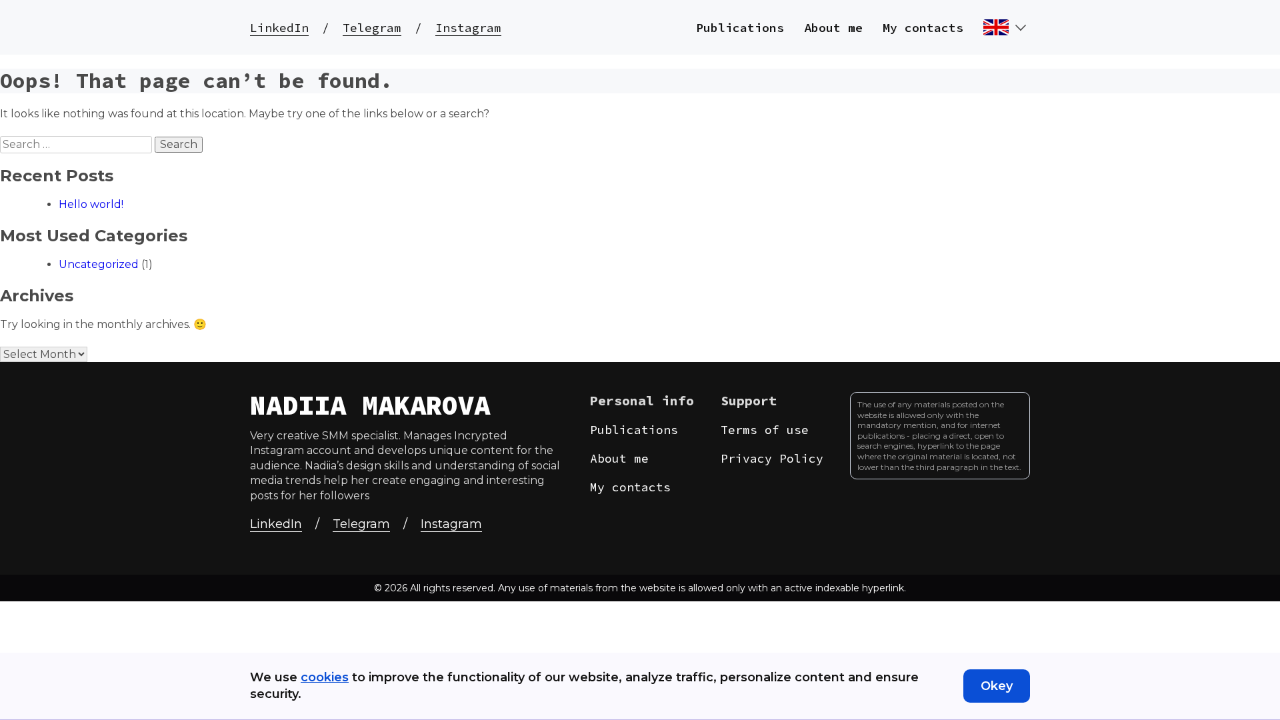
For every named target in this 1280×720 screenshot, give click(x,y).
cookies (325, 677)
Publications (740, 27)
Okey (997, 686)
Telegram (372, 27)
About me (833, 27)
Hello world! (91, 204)
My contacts (923, 27)
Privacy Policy (772, 458)
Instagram (468, 27)
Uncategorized (99, 264)
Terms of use (765, 429)
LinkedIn (279, 27)
